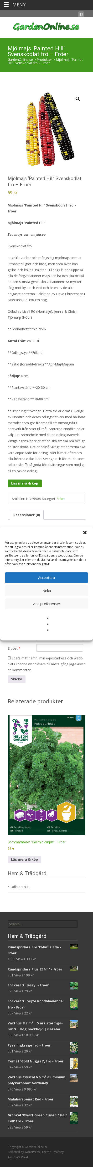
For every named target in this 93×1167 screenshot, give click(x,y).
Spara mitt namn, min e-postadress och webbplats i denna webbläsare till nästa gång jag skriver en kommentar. (46, 664)
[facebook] (81, 15)
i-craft (56, 1152)
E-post (14, 648)
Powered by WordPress (24, 1152)
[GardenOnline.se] (46, 26)
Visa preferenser (46, 603)
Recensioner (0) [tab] (26, 515)
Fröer (61, 498)
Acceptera (46, 577)
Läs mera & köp (24, 483)
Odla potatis (19, 886)
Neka (46, 590)
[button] (85, 533)
